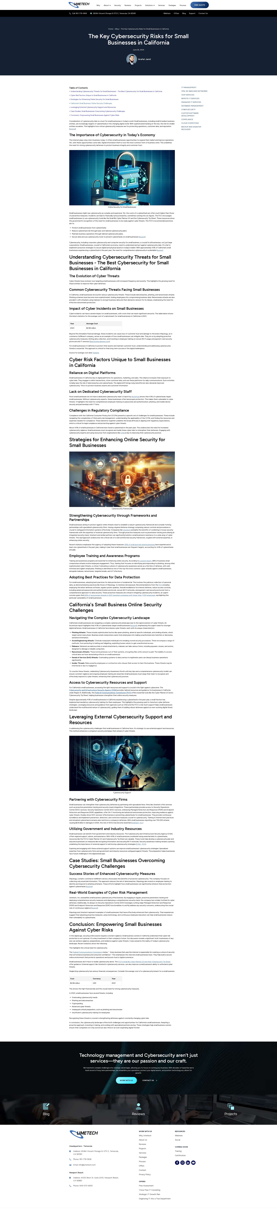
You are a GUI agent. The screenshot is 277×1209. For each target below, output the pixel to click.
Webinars (179, 1135)
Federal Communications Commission (87, 952)
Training (178, 1151)
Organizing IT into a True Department (155, 1198)
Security (117, 5)
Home (110, 29)
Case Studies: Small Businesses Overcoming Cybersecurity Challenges (98, 111)
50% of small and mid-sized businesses (140, 545)
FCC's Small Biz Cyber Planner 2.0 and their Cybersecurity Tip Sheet (144, 962)
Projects (138, 5)
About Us (143, 1140)
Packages (172, 5)
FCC (161, 585)
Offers (141, 1166)
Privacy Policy (145, 1174)
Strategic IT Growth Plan (149, 1194)
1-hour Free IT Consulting (149, 1190)
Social (177, 1140)
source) (160, 250)
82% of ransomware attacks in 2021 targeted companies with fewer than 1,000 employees (119, 595)
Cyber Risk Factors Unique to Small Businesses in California (93, 95)
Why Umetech (145, 1135)
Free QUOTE (199, 5)
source (72, 129)
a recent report (145, 561)
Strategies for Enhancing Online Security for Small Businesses (94, 99)
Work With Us (126, 1080)
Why (98, 5)
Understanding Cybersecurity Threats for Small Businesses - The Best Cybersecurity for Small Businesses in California (116, 91)
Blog (117, 29)
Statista (96, 353)
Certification (180, 1155)
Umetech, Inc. (137, 823)
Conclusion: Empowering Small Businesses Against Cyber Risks (95, 115)
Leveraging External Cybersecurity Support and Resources (93, 107)
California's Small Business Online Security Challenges (91, 103)
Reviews (128, 5)
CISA (123, 433)
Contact (142, 1170)
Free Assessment (146, 1185)
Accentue (136, 397)
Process (183, 5)
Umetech (127, 530)
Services (161, 5)
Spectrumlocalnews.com (99, 341)
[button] (108, 5)
